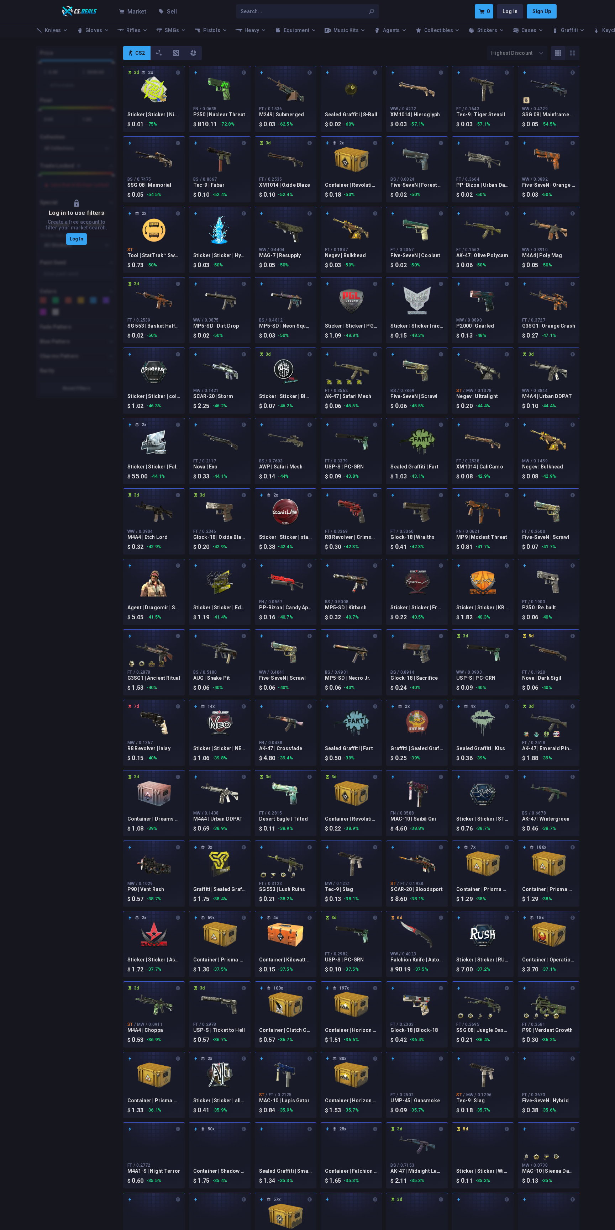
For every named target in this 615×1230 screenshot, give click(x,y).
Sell (172, 11)
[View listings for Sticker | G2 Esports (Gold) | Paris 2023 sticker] (490, 1016)
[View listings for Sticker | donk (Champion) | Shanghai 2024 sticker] (556, 734)
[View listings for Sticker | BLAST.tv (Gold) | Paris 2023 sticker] (283, 875)
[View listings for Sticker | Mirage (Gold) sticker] (556, 1016)
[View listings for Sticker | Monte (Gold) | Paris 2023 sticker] (293, 875)
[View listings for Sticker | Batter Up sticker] (526, 734)
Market (136, 11)
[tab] (137, 53)
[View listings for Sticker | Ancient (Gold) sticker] (141, 664)
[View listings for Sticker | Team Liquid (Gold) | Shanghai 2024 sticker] (161, 664)
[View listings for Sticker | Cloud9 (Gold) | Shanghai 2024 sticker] (151, 664)
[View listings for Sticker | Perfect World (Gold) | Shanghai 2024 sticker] (131, 664)
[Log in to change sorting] (517, 53)
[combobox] (303, 11)
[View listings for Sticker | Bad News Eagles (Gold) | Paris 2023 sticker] (480, 1016)
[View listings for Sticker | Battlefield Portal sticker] (536, 734)
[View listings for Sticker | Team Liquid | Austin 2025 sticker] (526, 100)
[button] (76, 222)
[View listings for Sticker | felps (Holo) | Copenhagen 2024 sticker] (546, 734)
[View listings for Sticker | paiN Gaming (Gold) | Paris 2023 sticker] (546, 1016)
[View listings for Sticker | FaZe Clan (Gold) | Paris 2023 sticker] (273, 875)
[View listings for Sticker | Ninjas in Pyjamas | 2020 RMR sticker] (329, 382)
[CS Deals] (79, 11)
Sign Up (541, 11)
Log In (510, 11)
